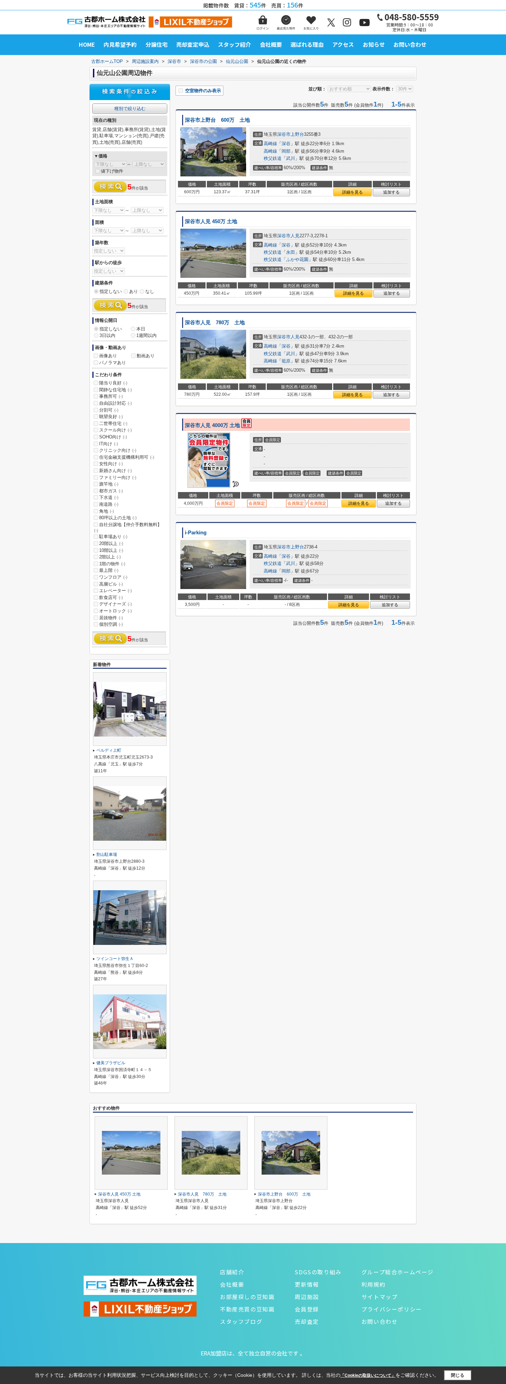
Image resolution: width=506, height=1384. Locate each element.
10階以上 (111, 550)
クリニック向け (117, 450)
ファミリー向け (117, 477)
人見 (295, 235)
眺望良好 (111, 416)
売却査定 (307, 1321)
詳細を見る (352, 192)
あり (133, 291)
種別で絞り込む (130, 108)
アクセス (343, 44)
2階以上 (110, 556)
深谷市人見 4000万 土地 (213, 425)
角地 (106, 511)
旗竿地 (108, 484)
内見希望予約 (120, 44)
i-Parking (196, 532)
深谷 (286, 143)
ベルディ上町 (108, 750)
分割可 (108, 410)
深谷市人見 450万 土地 (211, 221)
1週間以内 (146, 335)
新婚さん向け (115, 470)
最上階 (108, 570)
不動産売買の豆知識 (247, 1309)
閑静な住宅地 (115, 389)
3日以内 (107, 335)
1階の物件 (112, 563)
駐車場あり (113, 536)
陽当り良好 (113, 382)
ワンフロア (113, 577)
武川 (290, 158)
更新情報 (307, 1284)
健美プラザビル (110, 1062)
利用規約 (373, 1284)
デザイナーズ (115, 604)
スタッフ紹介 (234, 44)
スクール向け (115, 430)
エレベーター (115, 590)
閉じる (457, 1375)
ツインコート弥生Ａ (115, 958)
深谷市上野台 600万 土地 (217, 120)
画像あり (108, 355)
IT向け (108, 443)
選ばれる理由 (307, 44)
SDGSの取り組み (318, 1272)
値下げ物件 (112, 171)
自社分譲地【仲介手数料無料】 (128, 527)
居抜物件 (111, 617)
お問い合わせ (409, 44)
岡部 (286, 151)
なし (149, 291)
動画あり (146, 355)
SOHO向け (113, 436)
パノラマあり (112, 362)
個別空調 (111, 624)
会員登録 (307, 1309)
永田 (290, 252)
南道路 (108, 504)
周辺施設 (307, 1297)
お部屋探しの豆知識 (247, 1297)
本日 (140, 328)
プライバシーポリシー (391, 1309)
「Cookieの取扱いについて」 (368, 1375)
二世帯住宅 (113, 423)
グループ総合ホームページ (397, 1272)
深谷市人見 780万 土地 (215, 322)
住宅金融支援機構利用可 (126, 457)
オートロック (115, 610)
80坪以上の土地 (118, 517)
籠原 (286, 360)
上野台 (297, 134)
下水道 (108, 497)
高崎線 (270, 143)
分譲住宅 (157, 44)
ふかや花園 (297, 259)
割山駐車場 (106, 854)
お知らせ (374, 44)
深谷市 (284, 134)
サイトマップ (379, 1297)
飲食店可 (111, 597)
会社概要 (271, 44)
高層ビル (111, 584)
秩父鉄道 (273, 158)
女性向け (111, 463)
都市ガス (111, 490)
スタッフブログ (241, 1321)
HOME (87, 44)
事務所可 (111, 396)
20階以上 (111, 543)
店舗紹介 (232, 1272)
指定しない (110, 291)
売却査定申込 (192, 44)
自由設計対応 (115, 403)
